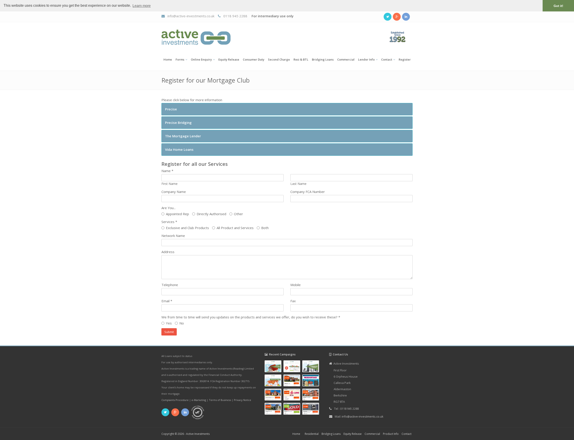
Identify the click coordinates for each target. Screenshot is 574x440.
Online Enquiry (201, 59)
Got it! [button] (558, 6)
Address (167, 252)
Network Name (173, 235)
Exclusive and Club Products (187, 227)
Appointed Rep (177, 214)
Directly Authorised (211, 214)
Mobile (295, 284)
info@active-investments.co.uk (190, 16)
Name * (167, 171)
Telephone (169, 284)
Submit (169, 332)
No (181, 323)
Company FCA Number (307, 191)
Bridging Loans (323, 59)
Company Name (173, 191)
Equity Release (228, 59)
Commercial (345, 59)
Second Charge (279, 59)
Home (167, 59)
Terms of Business (220, 400)
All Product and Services (235, 227)
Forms (180, 59)
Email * (166, 301)
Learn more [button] (142, 6)
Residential (312, 434)
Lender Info (366, 59)
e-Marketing (198, 400)
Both (265, 227)
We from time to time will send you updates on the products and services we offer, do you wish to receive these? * (250, 317)
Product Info (391, 434)
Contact (386, 59)
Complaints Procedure (175, 400)
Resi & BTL (301, 59)
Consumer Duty (253, 59)
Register (405, 59)
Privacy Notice (242, 400)
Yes (169, 323)
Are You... (168, 208)
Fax (293, 301)
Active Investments (198, 434)
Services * (169, 221)
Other (238, 214)
